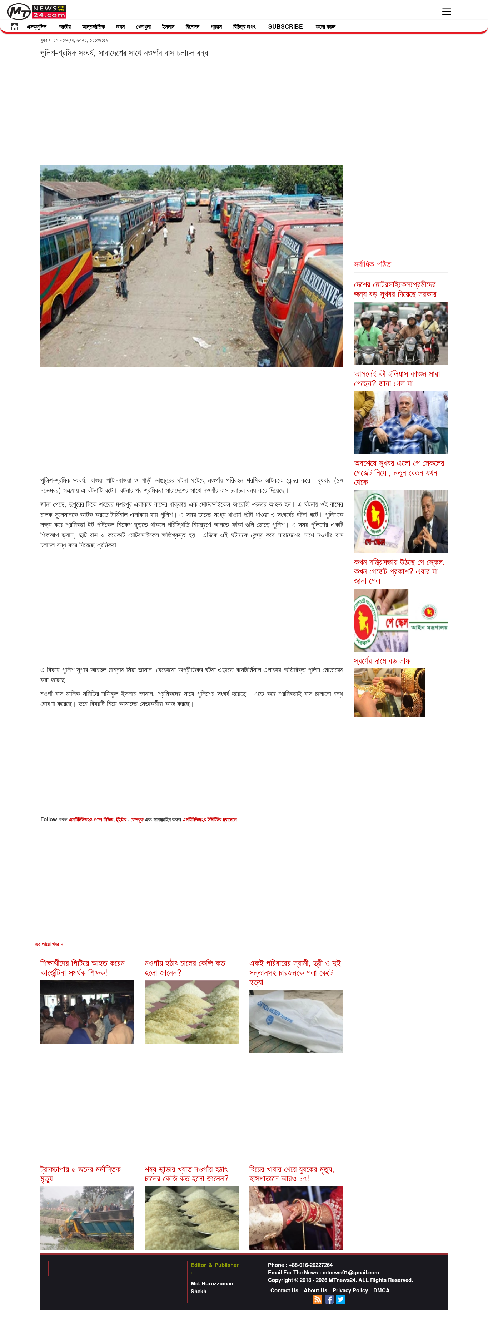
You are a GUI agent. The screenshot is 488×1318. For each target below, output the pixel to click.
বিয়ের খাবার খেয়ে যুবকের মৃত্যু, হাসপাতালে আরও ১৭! (291, 1173)
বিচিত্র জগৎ (244, 26)
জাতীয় (65, 26)
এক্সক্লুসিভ (36, 26)
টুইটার (122, 819)
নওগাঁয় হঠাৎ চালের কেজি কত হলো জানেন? (185, 967)
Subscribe (285, 26)
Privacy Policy (350, 1290)
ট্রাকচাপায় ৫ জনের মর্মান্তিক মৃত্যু (80, 1173)
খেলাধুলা (143, 26)
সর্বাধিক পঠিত (372, 263)
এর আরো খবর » (49, 944)
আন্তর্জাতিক (93, 26)
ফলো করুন (325, 26)
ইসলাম (168, 26)
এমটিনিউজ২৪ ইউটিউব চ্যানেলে (210, 819)
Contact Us (284, 1290)
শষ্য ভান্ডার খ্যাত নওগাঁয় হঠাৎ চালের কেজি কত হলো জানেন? (187, 1173)
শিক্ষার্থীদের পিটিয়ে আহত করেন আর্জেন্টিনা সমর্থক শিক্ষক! (82, 967)
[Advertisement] (191, 111)
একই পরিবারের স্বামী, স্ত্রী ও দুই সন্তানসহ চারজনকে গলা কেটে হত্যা (295, 971)
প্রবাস (216, 26)
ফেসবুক (138, 819)
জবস (120, 26)
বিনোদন (192, 26)
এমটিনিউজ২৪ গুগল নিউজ (91, 819)
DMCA (381, 1290)
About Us (315, 1290)
